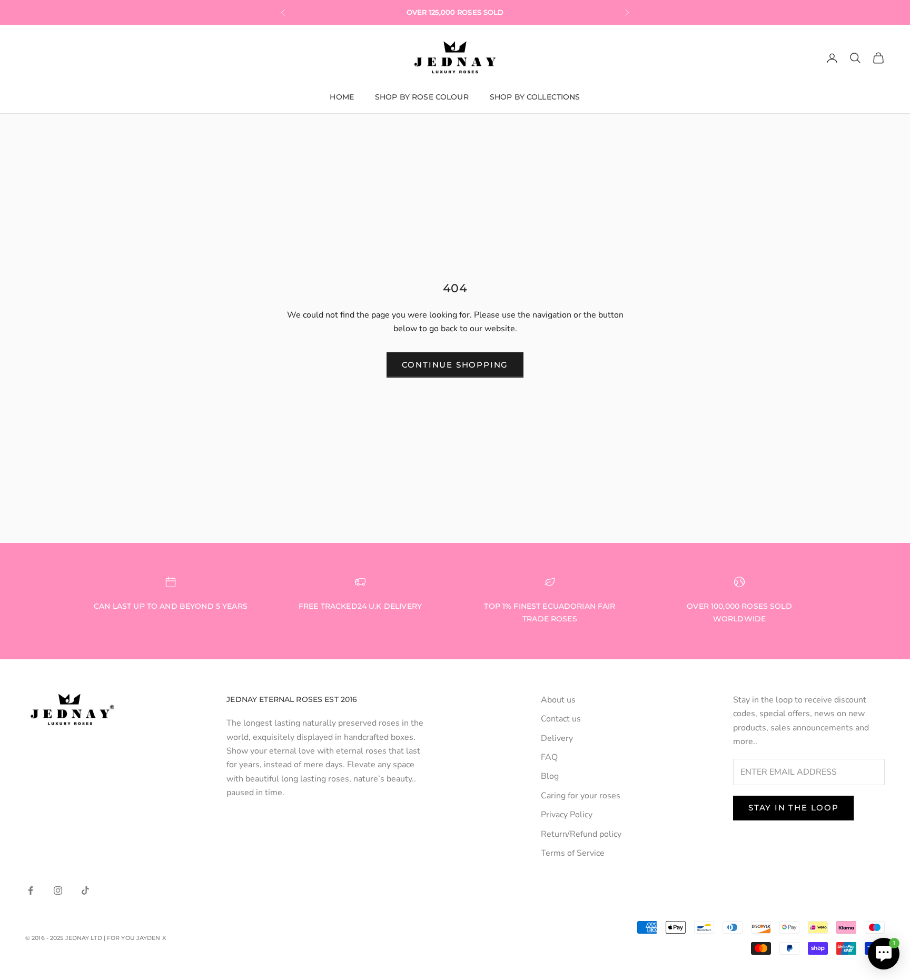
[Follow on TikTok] (85, 890)
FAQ (549, 757)
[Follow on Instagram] (58, 890)
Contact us (561, 719)
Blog (550, 776)
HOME (342, 97)
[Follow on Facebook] (30, 890)
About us (558, 700)
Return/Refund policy (581, 834)
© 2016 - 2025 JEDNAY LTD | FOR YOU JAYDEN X (95, 938)
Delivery (557, 738)
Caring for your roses (580, 795)
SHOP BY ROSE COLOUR (422, 97)
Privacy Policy (566, 814)
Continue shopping (455, 365)
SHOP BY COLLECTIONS (535, 97)
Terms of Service (573, 853)
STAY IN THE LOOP (793, 808)
